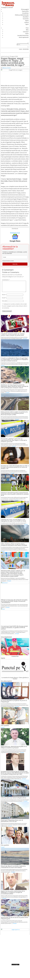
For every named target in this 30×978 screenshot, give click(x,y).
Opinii (27, 20)
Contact (6, 974)
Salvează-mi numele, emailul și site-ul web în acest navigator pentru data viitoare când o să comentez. (14, 306)
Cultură (26, 22)
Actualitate (25, 13)
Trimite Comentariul (7, 311)
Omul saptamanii (24, 37)
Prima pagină (25, 9)
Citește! (25, 338)
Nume (4, 294)
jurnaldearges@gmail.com (13, 938)
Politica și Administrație (22, 15)
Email (4, 298)
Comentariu (6, 280)
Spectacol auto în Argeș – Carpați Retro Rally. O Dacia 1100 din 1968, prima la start (14, 181)
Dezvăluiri (26, 17)
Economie (26, 18)
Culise (27, 33)
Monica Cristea (7, 68)
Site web (4, 301)
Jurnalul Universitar (23, 35)
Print (27, 28)
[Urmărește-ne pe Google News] (15, 238)
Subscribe (15, 264)
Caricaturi (26, 31)
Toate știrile (25, 11)
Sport (27, 24)
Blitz (27, 30)
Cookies (23, 974)
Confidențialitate (15, 974)
